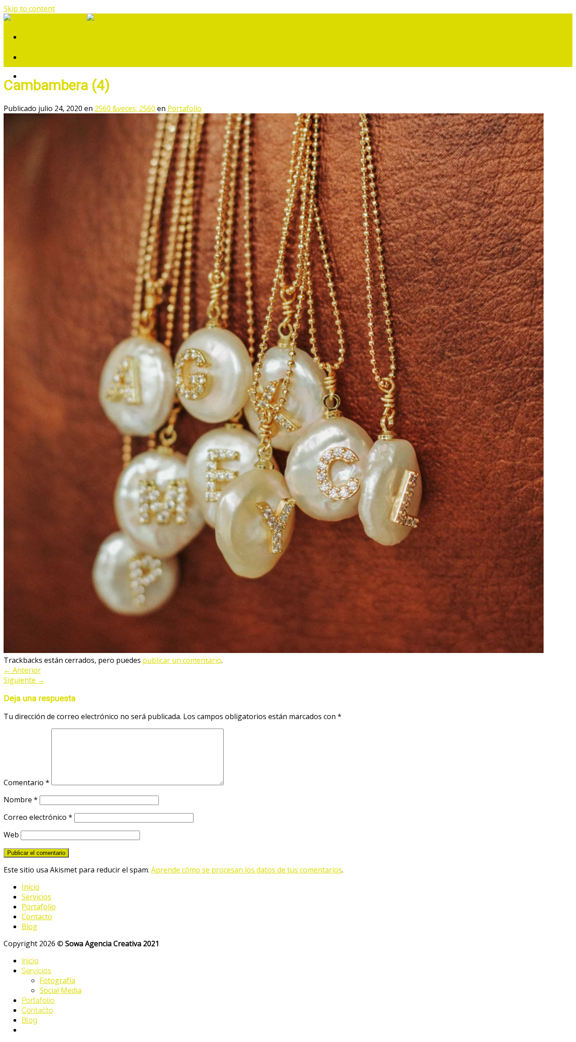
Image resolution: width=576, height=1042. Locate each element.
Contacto (37, 916)
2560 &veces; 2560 (124, 108)
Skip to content (29, 8)
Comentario (27, 782)
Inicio (31, 887)
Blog (29, 926)
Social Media (60, 990)
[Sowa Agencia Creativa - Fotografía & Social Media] (87, 18)
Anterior (22, 670)
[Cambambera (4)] (274, 650)
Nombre (21, 800)
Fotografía (57, 980)
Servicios (36, 897)
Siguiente (24, 680)
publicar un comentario (182, 660)
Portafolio (184, 108)
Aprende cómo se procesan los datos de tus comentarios (246, 870)
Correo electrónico (38, 817)
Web (11, 835)
